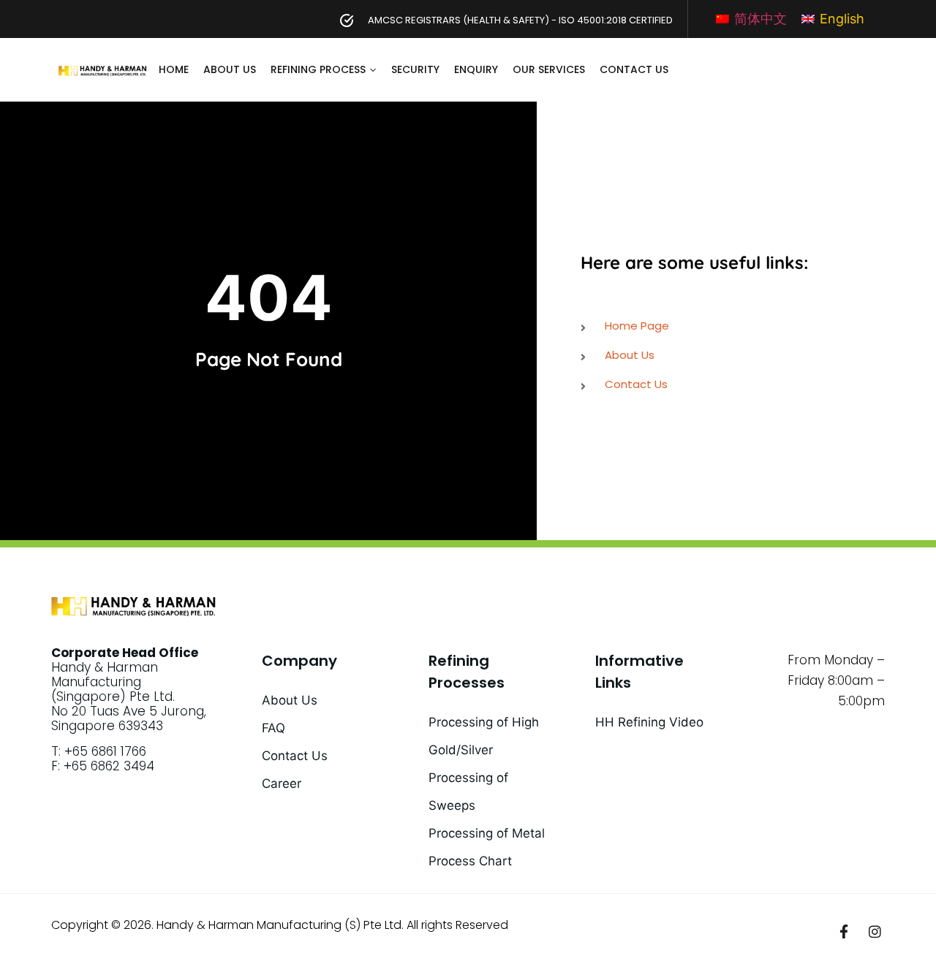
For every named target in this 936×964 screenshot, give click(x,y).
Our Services (549, 69)
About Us (229, 69)
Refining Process (318, 69)
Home (174, 69)
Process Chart (470, 861)
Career (281, 783)
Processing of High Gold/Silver (484, 736)
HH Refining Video (649, 722)
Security (415, 69)
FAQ (273, 728)
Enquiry (476, 69)
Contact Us (634, 69)
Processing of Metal (487, 833)
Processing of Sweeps (468, 791)
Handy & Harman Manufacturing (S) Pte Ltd (278, 924)
